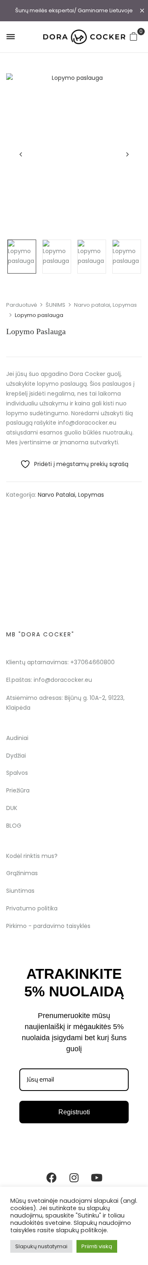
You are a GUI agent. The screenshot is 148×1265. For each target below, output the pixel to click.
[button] (134, 36)
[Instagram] (74, 1177)
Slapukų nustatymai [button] (41, 1246)
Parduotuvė (21, 305)
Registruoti (74, 1112)
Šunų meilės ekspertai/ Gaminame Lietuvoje (74, 10)
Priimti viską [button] (96, 1246)
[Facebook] (51, 1177)
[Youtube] (96, 1177)
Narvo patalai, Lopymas (105, 305)
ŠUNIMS (55, 305)
